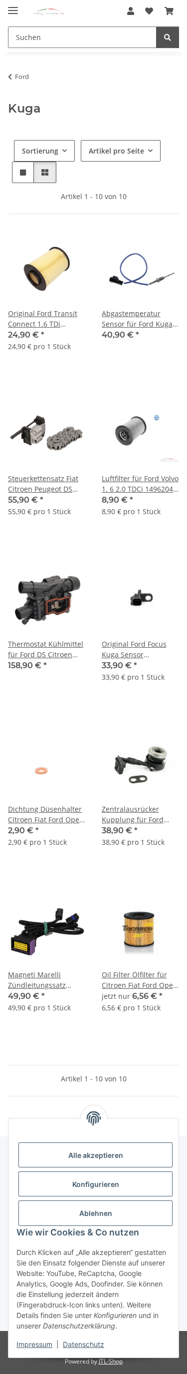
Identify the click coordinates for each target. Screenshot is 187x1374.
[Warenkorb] (169, 11)
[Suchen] (167, 37)
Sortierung (40, 151)
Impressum (34, 1344)
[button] (131, 11)
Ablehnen (95, 1213)
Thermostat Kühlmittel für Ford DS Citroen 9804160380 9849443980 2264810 (45, 649)
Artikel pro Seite (116, 151)
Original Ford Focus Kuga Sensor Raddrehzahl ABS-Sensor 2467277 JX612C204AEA (134, 649)
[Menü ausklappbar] (13, 6)
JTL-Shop (111, 1361)
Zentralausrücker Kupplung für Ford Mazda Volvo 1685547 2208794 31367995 (138, 814)
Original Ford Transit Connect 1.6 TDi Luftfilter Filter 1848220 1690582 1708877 (46, 319)
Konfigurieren (95, 1184)
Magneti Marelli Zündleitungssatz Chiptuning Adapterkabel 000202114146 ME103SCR (37, 980)
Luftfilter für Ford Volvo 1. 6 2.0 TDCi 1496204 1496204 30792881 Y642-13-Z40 (140, 484)
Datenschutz (83, 1344)
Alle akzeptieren (95, 1155)
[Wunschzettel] (149, 11)
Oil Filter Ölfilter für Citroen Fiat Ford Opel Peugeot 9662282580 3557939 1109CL (138, 980)
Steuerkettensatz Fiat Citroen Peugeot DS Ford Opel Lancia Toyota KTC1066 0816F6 (43, 484)
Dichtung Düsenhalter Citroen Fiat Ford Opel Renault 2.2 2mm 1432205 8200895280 (45, 814)
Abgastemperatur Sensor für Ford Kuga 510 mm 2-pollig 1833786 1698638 (137, 319)
